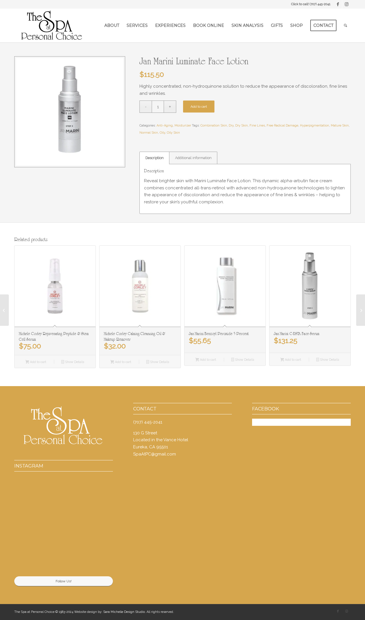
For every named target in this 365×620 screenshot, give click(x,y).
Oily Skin (173, 133)
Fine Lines (257, 125)
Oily (162, 133)
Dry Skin (241, 125)
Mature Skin (340, 125)
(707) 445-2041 (320, 4)
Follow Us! (64, 581)
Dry (231, 125)
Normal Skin (148, 133)
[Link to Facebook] (338, 4)
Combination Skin (213, 125)
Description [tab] (154, 158)
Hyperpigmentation (314, 125)
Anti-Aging (165, 125)
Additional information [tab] (193, 158)
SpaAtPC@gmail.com (154, 454)
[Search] (345, 25)
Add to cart (198, 107)
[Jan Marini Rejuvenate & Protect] (360, 310)
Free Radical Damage (282, 125)
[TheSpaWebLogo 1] (51, 25)
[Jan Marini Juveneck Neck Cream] (4, 310)
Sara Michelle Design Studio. (124, 612)
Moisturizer (183, 125)
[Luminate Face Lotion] (69, 111)
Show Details (74, 362)
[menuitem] (112, 25)
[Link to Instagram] (346, 4)
